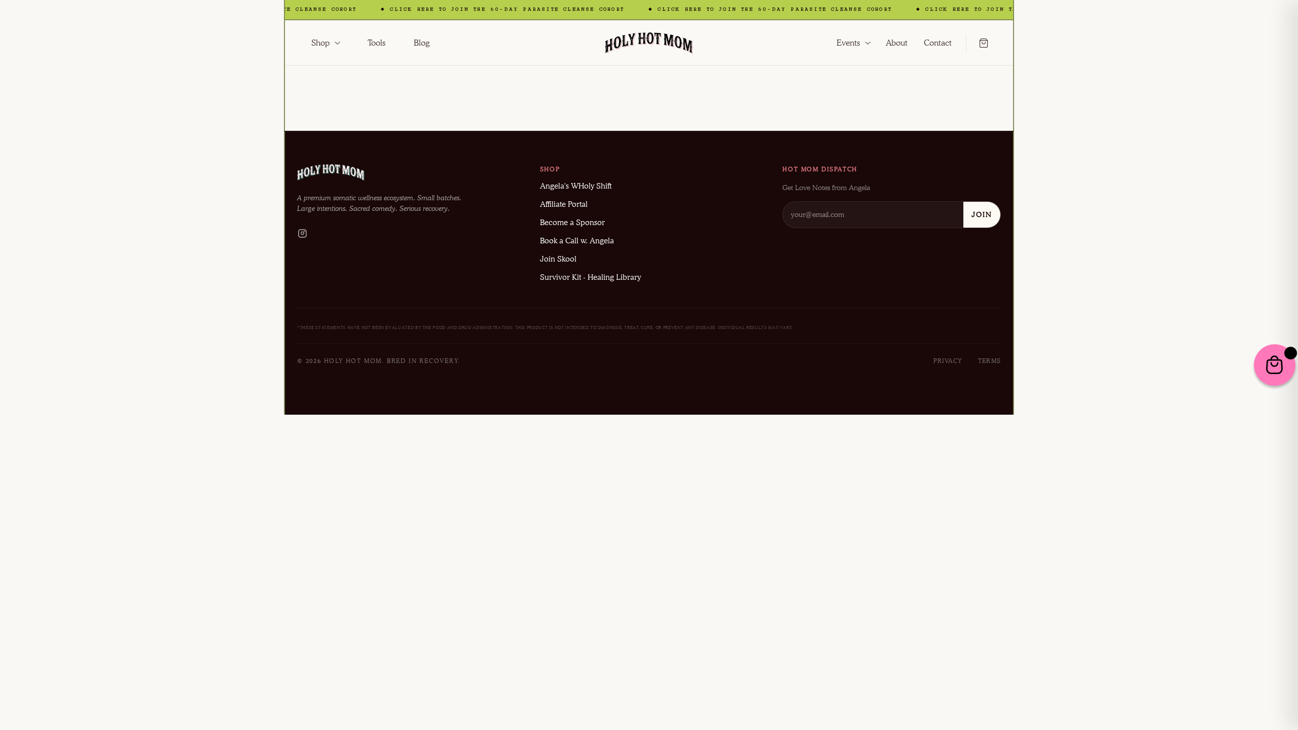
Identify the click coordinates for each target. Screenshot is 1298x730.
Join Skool (558, 259)
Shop (320, 43)
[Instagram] (302, 235)
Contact (938, 43)
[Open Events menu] (868, 43)
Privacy (947, 360)
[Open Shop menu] (337, 43)
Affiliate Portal (564, 204)
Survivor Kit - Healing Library (590, 277)
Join (981, 214)
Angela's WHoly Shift (575, 186)
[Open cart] (977, 43)
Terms (989, 360)
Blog (421, 43)
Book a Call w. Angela (577, 240)
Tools (376, 43)
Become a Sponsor (572, 222)
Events (848, 43)
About (897, 43)
